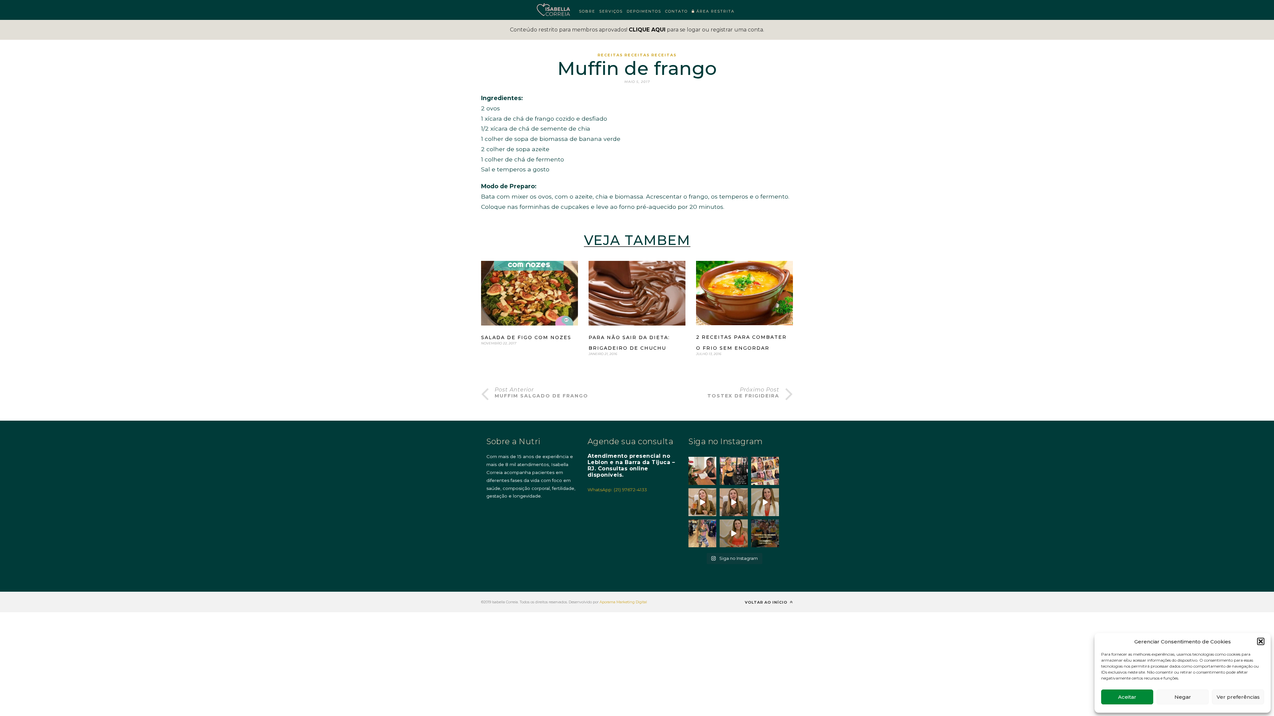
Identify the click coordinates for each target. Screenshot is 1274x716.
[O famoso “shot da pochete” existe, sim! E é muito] (702, 502)
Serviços (611, 11)
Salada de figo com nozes (526, 337)
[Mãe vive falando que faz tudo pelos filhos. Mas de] (765, 533)
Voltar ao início (767, 602)
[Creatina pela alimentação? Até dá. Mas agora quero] (733, 502)
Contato (676, 11)
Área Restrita (715, 11)
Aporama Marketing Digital (623, 602)
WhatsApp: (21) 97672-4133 (617, 489)
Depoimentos (644, 11)
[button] (1260, 641)
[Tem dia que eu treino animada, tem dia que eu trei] (702, 533)
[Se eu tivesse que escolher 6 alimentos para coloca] (765, 502)
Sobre (587, 11)
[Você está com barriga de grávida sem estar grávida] (733, 533)
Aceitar (1127, 697)
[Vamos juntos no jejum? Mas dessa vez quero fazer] (702, 471)
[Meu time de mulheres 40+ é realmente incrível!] (765, 471)
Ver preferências (1238, 697)
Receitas (610, 55)
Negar (1182, 697)
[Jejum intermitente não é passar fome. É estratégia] (733, 471)
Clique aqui (647, 30)
